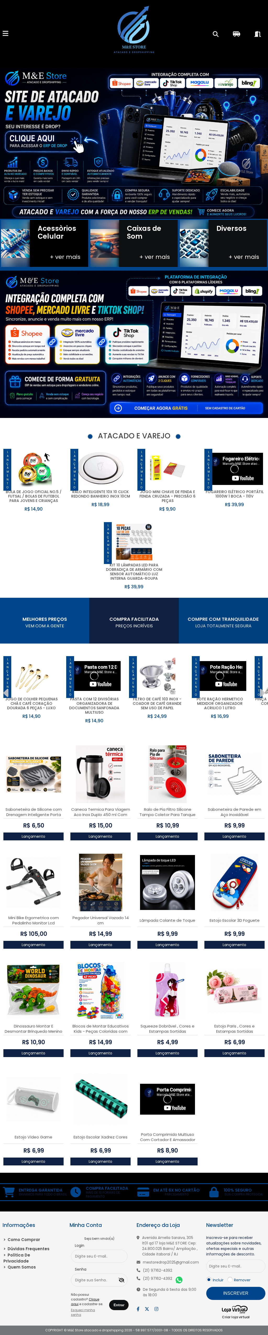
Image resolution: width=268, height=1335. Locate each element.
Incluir (218, 1280)
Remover (242, 1280)
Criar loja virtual (236, 1317)
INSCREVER (235, 1293)
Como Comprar (21, 1239)
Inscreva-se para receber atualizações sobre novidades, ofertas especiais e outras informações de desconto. (233, 1246)
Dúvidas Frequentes (26, 1249)
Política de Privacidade (16, 1258)
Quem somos (19, 1267)
